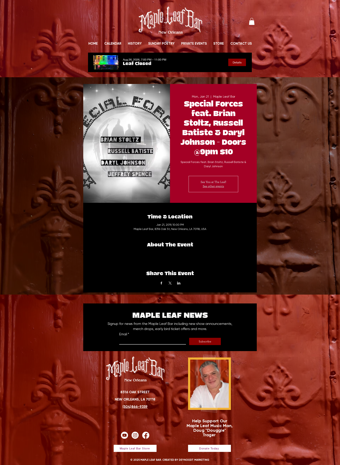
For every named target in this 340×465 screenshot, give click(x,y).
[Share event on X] (170, 283)
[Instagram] (135, 435)
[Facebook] (145, 435)
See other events (213, 186)
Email (124, 334)
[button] (252, 21)
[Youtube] (124, 435)
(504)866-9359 (135, 406)
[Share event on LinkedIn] (178, 283)
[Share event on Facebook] (161, 283)
